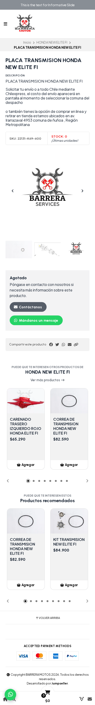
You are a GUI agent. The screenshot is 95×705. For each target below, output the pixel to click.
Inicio (27, 42)
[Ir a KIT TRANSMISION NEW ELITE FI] (69, 521)
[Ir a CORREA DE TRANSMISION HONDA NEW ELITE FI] (69, 400)
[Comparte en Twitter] (57, 344)
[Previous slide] (12, 190)
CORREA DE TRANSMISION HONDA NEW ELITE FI (65, 426)
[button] (76, 344)
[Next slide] (82, 190)
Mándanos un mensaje (38, 320)
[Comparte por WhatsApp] (63, 344)
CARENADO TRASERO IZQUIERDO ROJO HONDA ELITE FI (25, 426)
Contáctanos (30, 307)
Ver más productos (45, 380)
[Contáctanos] (89, 699)
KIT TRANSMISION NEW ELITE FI (69, 541)
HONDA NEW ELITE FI (51, 42)
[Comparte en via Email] (69, 344)
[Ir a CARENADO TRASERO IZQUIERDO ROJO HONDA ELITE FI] (26, 400)
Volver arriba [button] (49, 618)
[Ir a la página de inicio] (5, 699)
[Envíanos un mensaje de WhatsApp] (10, 694)
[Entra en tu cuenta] (81, 699)
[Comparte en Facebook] (51, 344)
